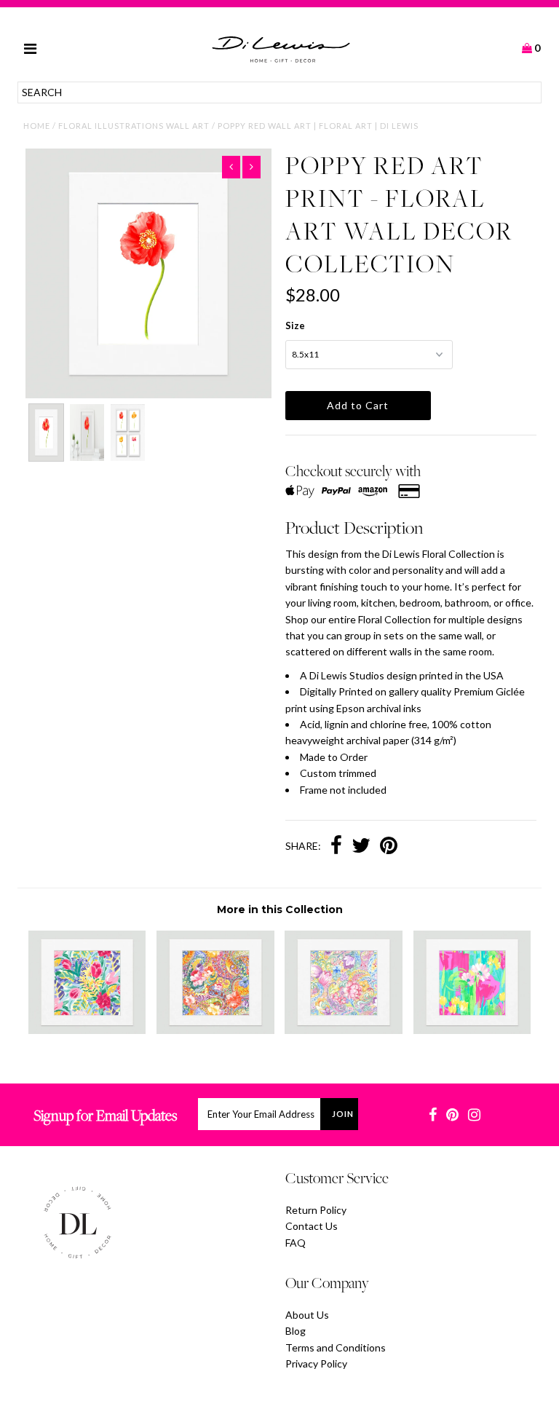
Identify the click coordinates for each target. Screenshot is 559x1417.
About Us (307, 1315)
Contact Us (311, 1226)
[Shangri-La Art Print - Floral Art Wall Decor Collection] (87, 1030)
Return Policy (315, 1210)
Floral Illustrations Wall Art (134, 125)
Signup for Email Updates (105, 1115)
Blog (295, 1331)
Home (36, 125)
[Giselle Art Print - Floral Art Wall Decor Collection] (472, 1030)
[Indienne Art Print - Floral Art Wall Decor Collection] (215, 1030)
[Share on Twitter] (361, 847)
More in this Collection (280, 909)
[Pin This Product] (388, 847)
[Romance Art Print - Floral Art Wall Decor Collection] (344, 1030)
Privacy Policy (316, 1363)
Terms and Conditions (335, 1347)
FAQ (295, 1242)
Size (295, 325)
